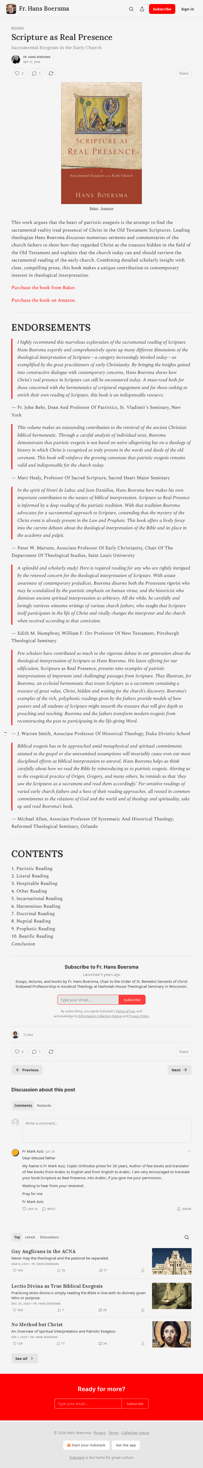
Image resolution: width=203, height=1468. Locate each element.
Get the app (126, 1445)
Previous (30, 1069)
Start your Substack (88, 1445)
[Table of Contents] (5, 734)
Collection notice (135, 1432)
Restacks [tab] (44, 1105)
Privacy (99, 1432)
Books (17, 28)
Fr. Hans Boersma (37, 57)
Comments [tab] (23, 1105)
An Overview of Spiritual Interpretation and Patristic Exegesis (63, 1331)
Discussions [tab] (49, 1237)
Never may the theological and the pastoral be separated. (60, 1258)
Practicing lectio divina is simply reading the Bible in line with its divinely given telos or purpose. (78, 1295)
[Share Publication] (142, 9)
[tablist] (32, 1105)
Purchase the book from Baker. (43, 287)
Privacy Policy (139, 1016)
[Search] (131, 9)
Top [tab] (17, 1237)
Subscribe (162, 8)
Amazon (107, 208)
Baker (94, 208)
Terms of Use (125, 1011)
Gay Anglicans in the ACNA (43, 1251)
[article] (101, 1261)
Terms (113, 1432)
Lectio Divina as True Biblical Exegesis (56, 1286)
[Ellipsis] (189, 1151)
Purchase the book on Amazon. (43, 300)
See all (21, 1358)
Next (176, 1069)
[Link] (4, 327)
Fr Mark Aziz (33, 1151)
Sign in (187, 8)
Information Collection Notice (100, 1016)
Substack (77, 1457)
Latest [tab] (30, 1237)
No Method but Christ (37, 1324)
